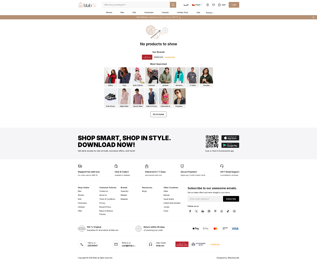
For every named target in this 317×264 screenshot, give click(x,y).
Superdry (124, 191)
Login (234, 5)
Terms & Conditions (107, 199)
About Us (103, 195)
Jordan (166, 207)
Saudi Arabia (169, 199)
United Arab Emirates (172, 203)
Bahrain (167, 195)
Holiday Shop (182, 12)
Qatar (166, 191)
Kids (134, 12)
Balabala (124, 199)
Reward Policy (105, 207)
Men (122, 12)
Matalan (124, 195)
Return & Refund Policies (106, 212)
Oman (166, 211)
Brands (209, 13)
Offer (80, 211)
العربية (186, 5)
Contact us (103, 191)
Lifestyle (165, 12)
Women (109, 12)
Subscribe (231, 199)
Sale (198, 12)
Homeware (149, 12)
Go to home (158, 114)
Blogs (144, 191)
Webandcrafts (233, 258)
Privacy (102, 203)
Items (173, 17)
